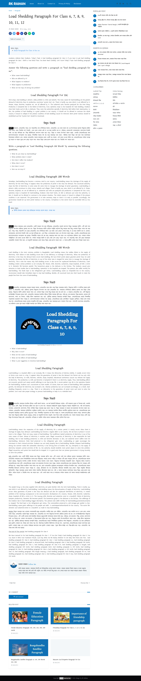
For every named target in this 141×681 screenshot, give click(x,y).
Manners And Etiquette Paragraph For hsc (66, 660)
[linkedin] (123, 3)
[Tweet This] (14, 33)
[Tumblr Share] (25, 33)
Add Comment (19, 597)
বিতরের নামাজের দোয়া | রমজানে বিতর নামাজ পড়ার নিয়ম (112, 59)
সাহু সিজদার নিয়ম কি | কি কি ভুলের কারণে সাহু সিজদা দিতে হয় (114, 81)
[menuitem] (32, 3)
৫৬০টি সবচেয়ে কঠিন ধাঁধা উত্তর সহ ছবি (107, 15)
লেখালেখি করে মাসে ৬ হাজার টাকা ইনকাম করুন (110, 42)
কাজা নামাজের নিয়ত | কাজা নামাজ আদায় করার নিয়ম (111, 70)
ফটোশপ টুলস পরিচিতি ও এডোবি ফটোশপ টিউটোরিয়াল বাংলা (113, 31)
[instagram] (120, 3)
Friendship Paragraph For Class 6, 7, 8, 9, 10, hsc (69, 628)
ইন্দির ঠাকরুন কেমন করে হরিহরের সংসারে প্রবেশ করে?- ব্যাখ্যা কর (34, 210)
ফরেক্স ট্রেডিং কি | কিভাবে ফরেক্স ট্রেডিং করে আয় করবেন (112, 20)
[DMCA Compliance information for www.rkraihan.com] (65, 678)
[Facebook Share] (10, 33)
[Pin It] (17, 33)
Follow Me (32, 564)
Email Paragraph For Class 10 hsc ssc (27, 50)
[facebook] (117, 3)
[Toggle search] (130, 3)
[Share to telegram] (33, 33)
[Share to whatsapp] (29, 33)
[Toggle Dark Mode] (127, 3)
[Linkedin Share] (21, 33)
